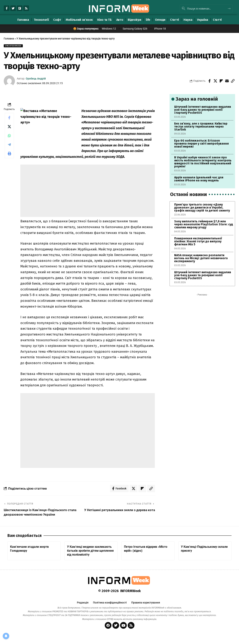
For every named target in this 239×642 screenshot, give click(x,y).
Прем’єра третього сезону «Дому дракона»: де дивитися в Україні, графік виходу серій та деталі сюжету (202, 207)
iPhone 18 (160, 28)
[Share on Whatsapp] (9, 135)
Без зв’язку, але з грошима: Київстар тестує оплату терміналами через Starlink (200, 126)
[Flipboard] (19, 8)
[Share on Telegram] (9, 144)
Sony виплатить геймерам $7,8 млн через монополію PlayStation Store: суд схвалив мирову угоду (203, 224)
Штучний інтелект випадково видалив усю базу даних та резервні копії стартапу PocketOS (202, 109)
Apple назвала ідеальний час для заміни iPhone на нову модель (198, 179)
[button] (232, 81)
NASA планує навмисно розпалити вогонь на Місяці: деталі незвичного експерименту (201, 258)
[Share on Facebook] (209, 81)
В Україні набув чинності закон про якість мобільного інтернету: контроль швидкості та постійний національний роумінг (203, 162)
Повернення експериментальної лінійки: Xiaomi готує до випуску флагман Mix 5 (198, 241)
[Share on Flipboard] (221, 81)
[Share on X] (215, 81)
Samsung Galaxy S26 (135, 28)
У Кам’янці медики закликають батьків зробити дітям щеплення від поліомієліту (90, 550)
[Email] (226, 81)
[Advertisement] (87, 191)
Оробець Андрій (36, 78)
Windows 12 (109, 28)
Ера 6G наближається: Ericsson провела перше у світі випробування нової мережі (201, 143)
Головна (9, 38)
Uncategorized (13, 46)
